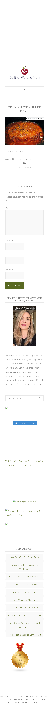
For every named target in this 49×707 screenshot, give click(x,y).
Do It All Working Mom (24, 73)
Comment (11, 208)
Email (8, 255)
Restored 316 (42, 696)
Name (9, 240)
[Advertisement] (24, 32)
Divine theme (26, 696)
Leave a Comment (24, 167)
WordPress (27, 703)
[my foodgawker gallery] (24, 501)
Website (9, 269)
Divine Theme (28, 699)
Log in (37, 703)
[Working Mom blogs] (20, 670)
